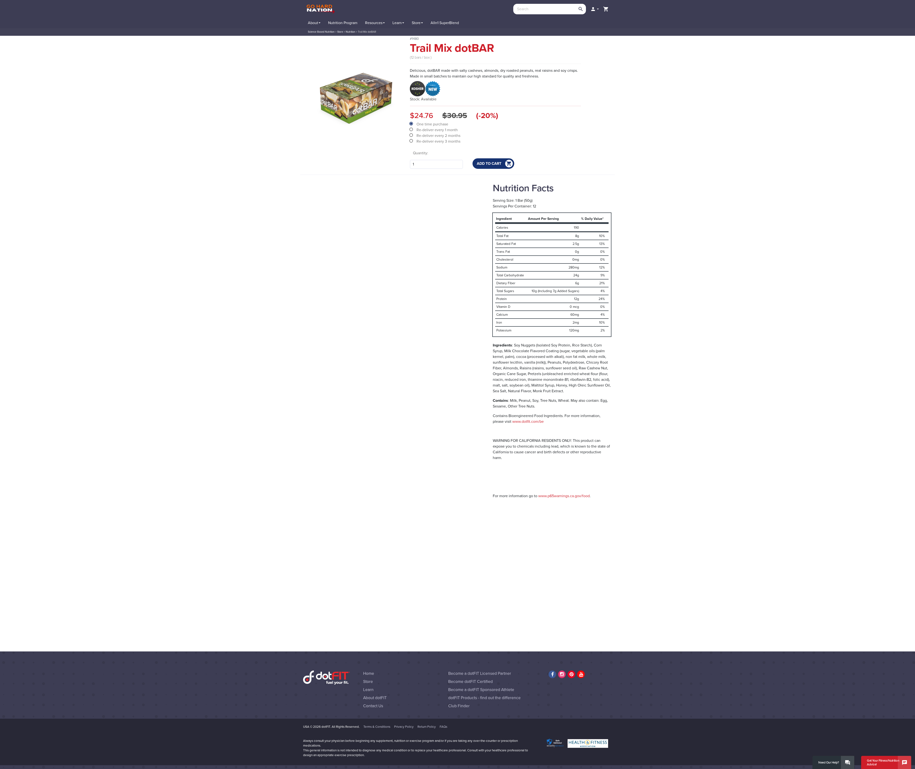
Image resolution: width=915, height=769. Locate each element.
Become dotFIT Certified (470, 681)
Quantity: (420, 153)
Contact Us (373, 705)
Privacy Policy (404, 727)
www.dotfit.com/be (528, 421)
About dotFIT (375, 697)
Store (368, 681)
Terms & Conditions (376, 727)
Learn (368, 689)
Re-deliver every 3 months (439, 141)
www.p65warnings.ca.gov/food (564, 496)
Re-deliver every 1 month (438, 130)
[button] (594, 9)
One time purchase (433, 124)
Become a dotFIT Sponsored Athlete (481, 689)
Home (368, 673)
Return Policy (426, 727)
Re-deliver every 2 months (439, 135)
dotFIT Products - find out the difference (484, 697)
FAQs (443, 727)
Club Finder (459, 705)
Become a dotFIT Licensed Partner (479, 673)
